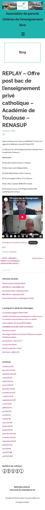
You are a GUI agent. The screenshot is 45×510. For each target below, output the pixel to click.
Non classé (13, 252)
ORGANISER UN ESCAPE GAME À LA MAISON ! (17, 327)
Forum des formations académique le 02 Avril (17, 298)
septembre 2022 (8, 374)
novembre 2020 (8, 437)
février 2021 (6, 426)
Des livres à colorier (9, 330)
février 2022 (6, 381)
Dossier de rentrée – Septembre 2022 (15, 291)
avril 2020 (5, 456)
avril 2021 (5, 419)
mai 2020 (5, 452)
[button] (23, 34)
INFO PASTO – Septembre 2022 (13, 294)
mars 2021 (6, 423)
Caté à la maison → (38, 258)
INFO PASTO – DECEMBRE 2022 (13, 287)
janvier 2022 (6, 385)
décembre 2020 (8, 434)
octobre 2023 (7, 366)
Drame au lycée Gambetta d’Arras (13, 283)
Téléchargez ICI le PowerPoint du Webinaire (14, 242)
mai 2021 (5, 415)
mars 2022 (6, 378)
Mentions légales (22, 487)
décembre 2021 (7, 389)
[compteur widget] (13, 473)
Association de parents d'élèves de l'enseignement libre (22, 19)
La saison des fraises (9, 345)
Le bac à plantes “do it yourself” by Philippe (16, 323)
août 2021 (5, 404)
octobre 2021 (6, 396)
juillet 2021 (6, 408)
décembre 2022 (7, 370)
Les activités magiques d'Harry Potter (15, 313)
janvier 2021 (6, 430)
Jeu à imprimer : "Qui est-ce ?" (12, 341)
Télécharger (32, 242)
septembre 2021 (8, 400)
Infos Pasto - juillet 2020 (10, 352)
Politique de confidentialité (22, 490)
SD (3, 134)
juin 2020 (5, 449)
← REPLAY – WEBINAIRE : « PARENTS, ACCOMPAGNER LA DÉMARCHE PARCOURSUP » (10, 260)
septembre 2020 (8, 441)
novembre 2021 (7, 393)
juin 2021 (5, 411)
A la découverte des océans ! (12, 348)
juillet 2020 (6, 445)
